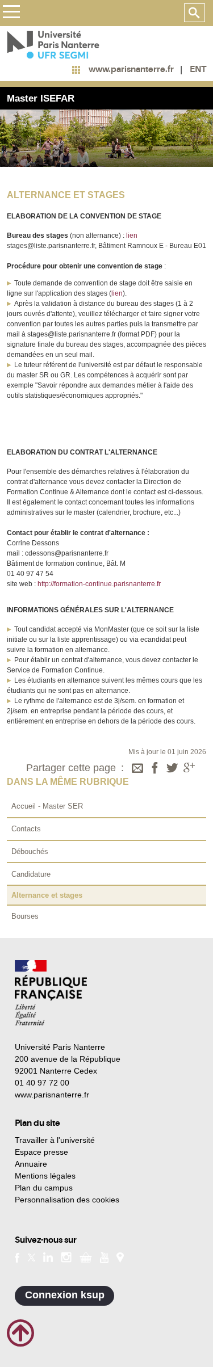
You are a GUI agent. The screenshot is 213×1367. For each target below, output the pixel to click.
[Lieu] (120, 1256)
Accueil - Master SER (47, 806)
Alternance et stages (46, 895)
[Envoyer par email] (137, 769)
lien (130, 235)
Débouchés (29, 851)
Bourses (25, 916)
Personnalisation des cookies (67, 1199)
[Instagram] (66, 1256)
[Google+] (189, 769)
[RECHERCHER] (194, 13)
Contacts (26, 829)
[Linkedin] (48, 1256)
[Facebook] (155, 769)
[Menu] (11, 13)
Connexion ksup (65, 1295)
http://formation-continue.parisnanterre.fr (99, 584)
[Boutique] (86, 1256)
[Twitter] (172, 769)
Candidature (31, 874)
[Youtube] (104, 1256)
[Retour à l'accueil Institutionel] (51, 992)
